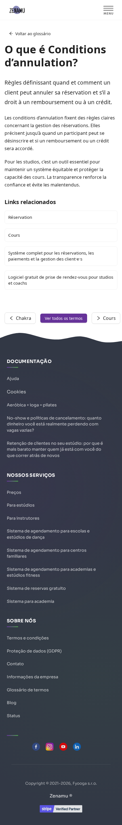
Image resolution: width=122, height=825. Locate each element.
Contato (15, 663)
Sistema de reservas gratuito (36, 588)
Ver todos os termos (64, 318)
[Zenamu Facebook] (36, 747)
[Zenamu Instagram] (50, 747)
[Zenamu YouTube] (63, 747)
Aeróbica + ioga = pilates (32, 405)
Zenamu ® (61, 796)
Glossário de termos (28, 689)
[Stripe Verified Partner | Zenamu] (61, 811)
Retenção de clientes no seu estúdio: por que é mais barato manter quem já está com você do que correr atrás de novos (55, 449)
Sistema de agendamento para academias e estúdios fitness (51, 572)
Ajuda (13, 378)
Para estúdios (21, 505)
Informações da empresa (32, 676)
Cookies (16, 392)
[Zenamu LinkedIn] (77, 747)
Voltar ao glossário (33, 33)
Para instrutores (23, 518)
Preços (14, 492)
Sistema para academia (30, 601)
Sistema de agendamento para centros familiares (47, 553)
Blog (11, 702)
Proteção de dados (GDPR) (34, 651)
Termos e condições (28, 638)
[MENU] (108, 10)
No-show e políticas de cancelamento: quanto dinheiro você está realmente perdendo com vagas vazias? (54, 424)
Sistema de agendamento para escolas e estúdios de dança (48, 534)
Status (13, 715)
